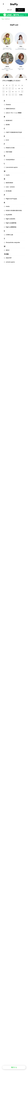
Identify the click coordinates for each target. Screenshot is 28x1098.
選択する (14, 1067)
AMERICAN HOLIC (10, 108)
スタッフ (20, 10)
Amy (7, 46)
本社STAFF (9, 258)
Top (3, 19)
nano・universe (10, 187)
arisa (21, 66)
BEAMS (8, 124)
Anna (21, 46)
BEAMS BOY (9, 120)
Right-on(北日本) (10, 219)
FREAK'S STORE (10, 148)
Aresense (8, 104)
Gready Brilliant (10, 159)
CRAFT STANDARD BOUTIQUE (14, 132)
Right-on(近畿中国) (11, 223)
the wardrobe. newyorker (13, 242)
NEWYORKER (9, 182)
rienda (7, 206)
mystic (8, 175)
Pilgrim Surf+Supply (11, 198)
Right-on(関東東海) (11, 227)
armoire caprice (10, 262)
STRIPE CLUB (9, 235)
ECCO (7, 140)
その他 (20, 94)
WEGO (7, 250)
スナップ (9, 10)
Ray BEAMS (9, 214)
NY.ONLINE (9, 191)
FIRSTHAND (9, 152)
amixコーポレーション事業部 (13, 113)
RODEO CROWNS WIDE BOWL (14, 210)
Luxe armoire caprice (12, 167)
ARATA (7, 66)
